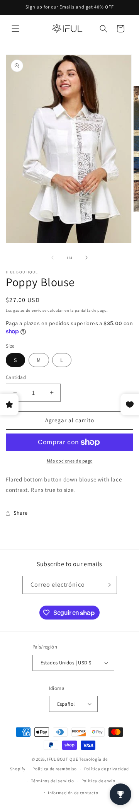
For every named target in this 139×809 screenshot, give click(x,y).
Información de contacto (73, 792)
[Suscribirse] (108, 585)
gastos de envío (27, 310)
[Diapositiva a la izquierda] (52, 257)
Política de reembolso (54, 768)
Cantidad (16, 377)
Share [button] (21, 512)
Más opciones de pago (70, 461)
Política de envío (98, 780)
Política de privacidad (106, 768)
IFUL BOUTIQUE (62, 759)
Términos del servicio (52, 780)
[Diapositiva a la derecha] (86, 257)
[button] (15, 28)
